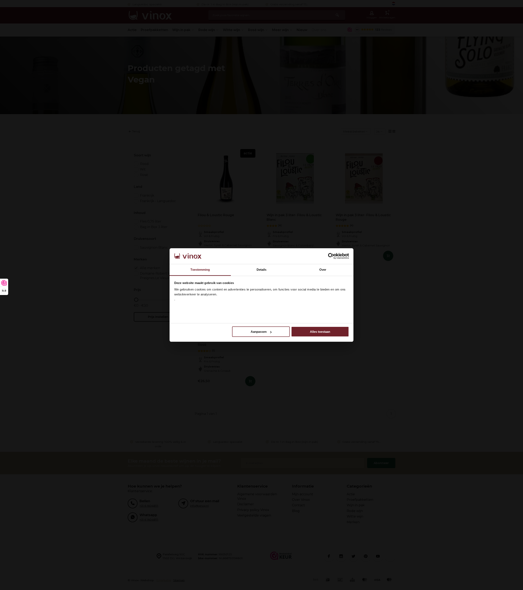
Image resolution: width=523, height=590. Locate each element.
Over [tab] (322, 269)
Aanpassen (259, 331)
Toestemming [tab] (200, 269)
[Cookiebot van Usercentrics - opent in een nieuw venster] (331, 256)
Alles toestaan (320, 331)
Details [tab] (262, 269)
